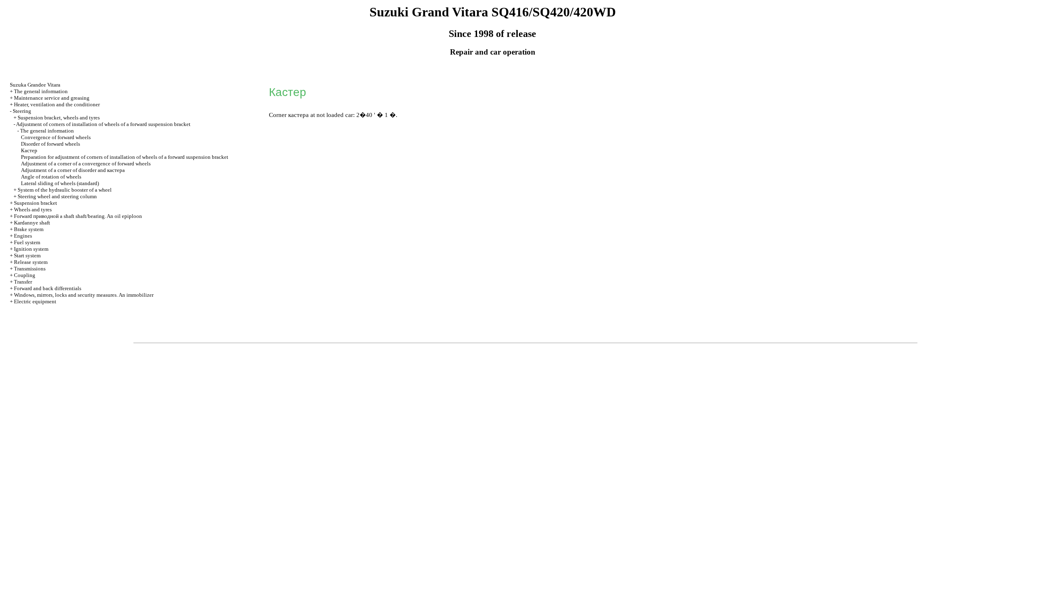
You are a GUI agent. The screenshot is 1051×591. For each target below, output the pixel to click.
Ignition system (31, 249)
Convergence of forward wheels (56, 137)
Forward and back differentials (47, 288)
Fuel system (27, 242)
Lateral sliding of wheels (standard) (60, 183)
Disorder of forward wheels (50, 144)
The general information (41, 91)
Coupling (24, 275)
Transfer (23, 282)
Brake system (29, 229)
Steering (22, 111)
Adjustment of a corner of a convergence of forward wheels (86, 163)
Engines (23, 236)
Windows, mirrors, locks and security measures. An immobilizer (84, 295)
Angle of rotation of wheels (51, 177)
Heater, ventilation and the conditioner (57, 104)
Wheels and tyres (33, 209)
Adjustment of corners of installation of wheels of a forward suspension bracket (103, 124)
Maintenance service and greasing (51, 98)
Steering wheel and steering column (57, 196)
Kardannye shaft (32, 223)
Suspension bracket (35, 203)
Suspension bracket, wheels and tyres (59, 118)
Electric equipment (35, 301)
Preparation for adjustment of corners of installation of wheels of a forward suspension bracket (124, 157)
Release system (31, 262)
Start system (27, 255)
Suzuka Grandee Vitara (35, 85)
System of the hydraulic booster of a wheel (65, 190)
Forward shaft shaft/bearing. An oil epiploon (78, 216)
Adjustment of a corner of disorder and (73, 170)
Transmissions (30, 269)
